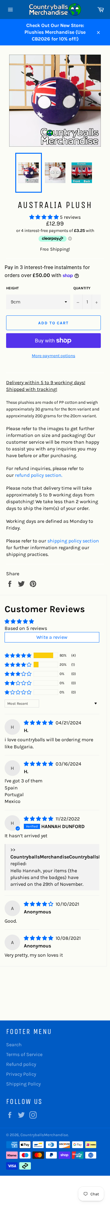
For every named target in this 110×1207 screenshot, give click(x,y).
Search (14, 1044)
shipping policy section (73, 541)
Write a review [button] (52, 637)
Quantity (81, 288)
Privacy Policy (21, 1074)
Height (12, 288)
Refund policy (21, 1064)
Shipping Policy (23, 1084)
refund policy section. (38, 475)
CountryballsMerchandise (44, 1134)
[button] (44, 217)
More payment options (53, 355)
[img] (39, 723)
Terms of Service (24, 1054)
